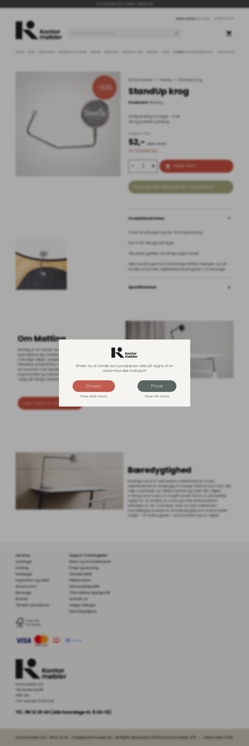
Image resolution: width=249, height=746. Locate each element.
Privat (157, 386)
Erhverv (94, 386)
